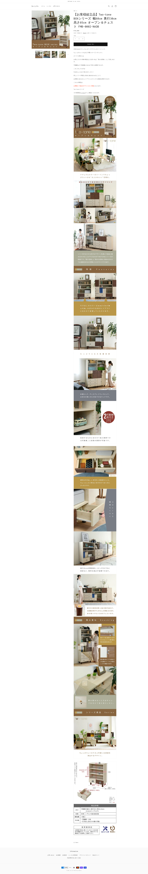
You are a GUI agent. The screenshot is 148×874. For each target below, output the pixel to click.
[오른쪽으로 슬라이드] (68, 54)
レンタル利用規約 (73, 855)
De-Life (71, 870)
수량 (75, 35)
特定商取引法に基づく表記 (74, 857)
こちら (83, 92)
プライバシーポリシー (85, 855)
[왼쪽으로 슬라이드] (33, 54)
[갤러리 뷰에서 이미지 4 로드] (62, 54)
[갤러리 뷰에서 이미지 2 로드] (46, 54)
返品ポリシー (96, 855)
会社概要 (58, 855)
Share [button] (76, 842)
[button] (109, 6)
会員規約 (64, 855)
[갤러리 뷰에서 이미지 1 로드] (38, 54)
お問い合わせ (50, 855)
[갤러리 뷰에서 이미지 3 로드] (54, 54)
